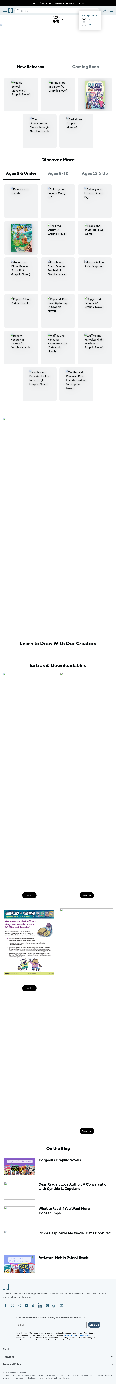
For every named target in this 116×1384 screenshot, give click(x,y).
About (6, 1349)
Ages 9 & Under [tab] (21, 173)
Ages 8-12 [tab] (58, 173)
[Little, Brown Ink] (62, 19)
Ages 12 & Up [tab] (95, 173)
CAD (90, 24)
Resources (8, 1356)
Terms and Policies (12, 1364)
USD (90, 19)
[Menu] (5, 10)
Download (29, 895)
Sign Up (94, 1324)
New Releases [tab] (30, 66)
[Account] (105, 10)
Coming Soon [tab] (85, 66)
